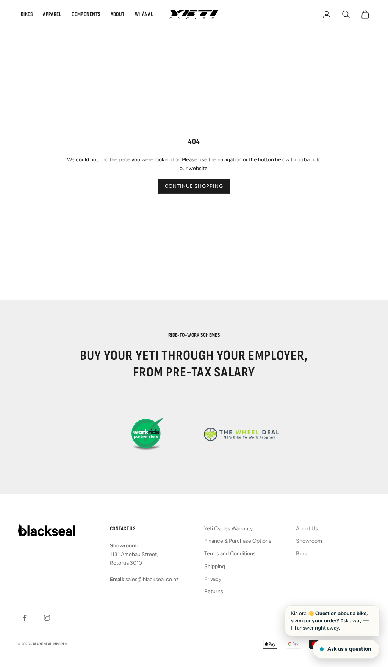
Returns (213, 591)
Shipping (214, 566)
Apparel (52, 14)
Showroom (309, 541)
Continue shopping (194, 186)
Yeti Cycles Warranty (228, 528)
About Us (307, 528)
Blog (301, 553)
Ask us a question (349, 648)
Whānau (144, 14)
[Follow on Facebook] (24, 618)
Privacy (212, 579)
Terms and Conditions (230, 553)
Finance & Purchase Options (237, 541)
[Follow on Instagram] (47, 618)
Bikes (27, 14)
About (118, 14)
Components (86, 14)
